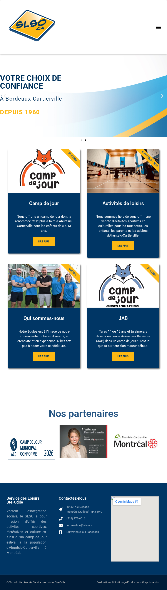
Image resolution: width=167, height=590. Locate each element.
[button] (158, 27)
